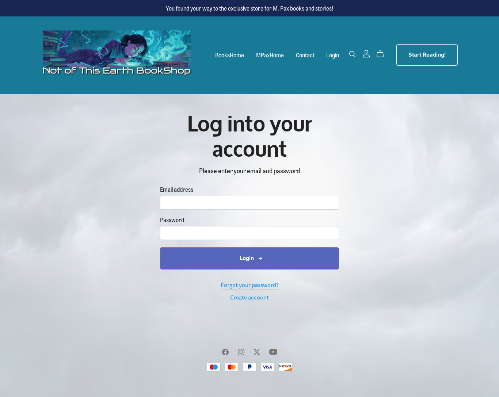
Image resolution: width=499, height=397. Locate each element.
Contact (305, 55)
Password (172, 219)
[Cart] (383, 54)
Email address (176, 189)
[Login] (366, 53)
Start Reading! (427, 54)
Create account (249, 297)
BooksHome (229, 55)
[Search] (352, 54)
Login (332, 55)
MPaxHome (270, 55)
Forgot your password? (250, 285)
